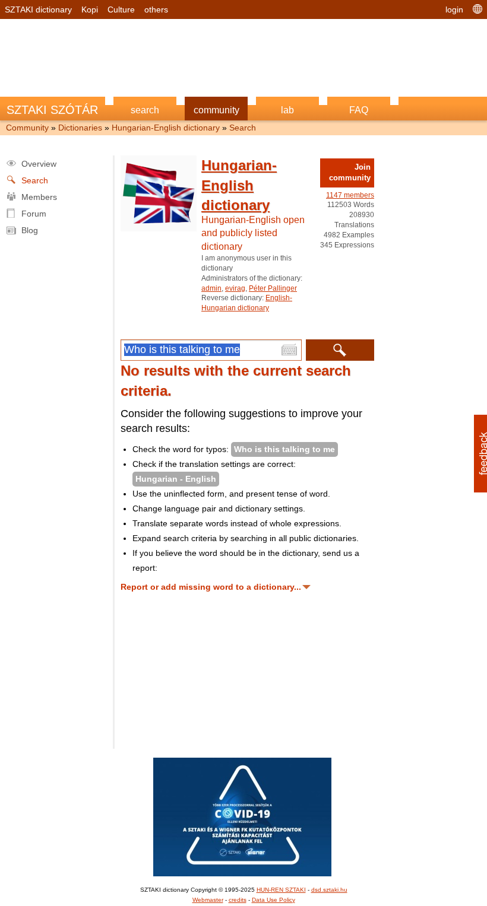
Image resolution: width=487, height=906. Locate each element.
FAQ (358, 110)
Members (39, 197)
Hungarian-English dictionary (166, 127)
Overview (38, 164)
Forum (33, 213)
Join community (350, 172)
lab (287, 110)
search (145, 110)
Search (242, 127)
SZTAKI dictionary (38, 9)
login (454, 9)
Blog (29, 230)
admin (211, 288)
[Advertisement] (243, 51)
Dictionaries (80, 127)
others (156, 9)
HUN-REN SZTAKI (281, 889)
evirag (235, 288)
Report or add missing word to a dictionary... (211, 587)
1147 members (350, 195)
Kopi (89, 9)
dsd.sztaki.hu (329, 889)
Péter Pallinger (273, 288)
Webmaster (207, 900)
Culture (121, 9)
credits (237, 900)
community (216, 110)
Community (27, 127)
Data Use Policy (273, 900)
